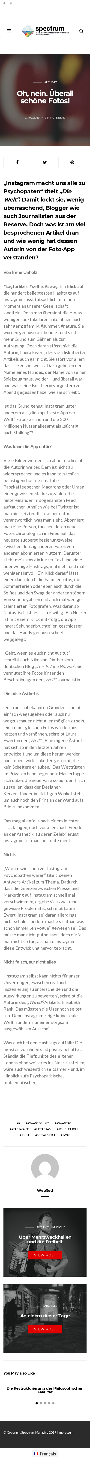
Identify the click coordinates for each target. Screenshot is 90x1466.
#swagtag (64, 1123)
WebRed (45, 1190)
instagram (43, 1129)
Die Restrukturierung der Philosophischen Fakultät (45, 1390)
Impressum (65, 1432)
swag (66, 1135)
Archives (50, 82)
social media (46, 1135)
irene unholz (68, 1129)
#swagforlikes (38, 1123)
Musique (58, 1227)
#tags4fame (20, 1129)
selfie (25, 1135)
